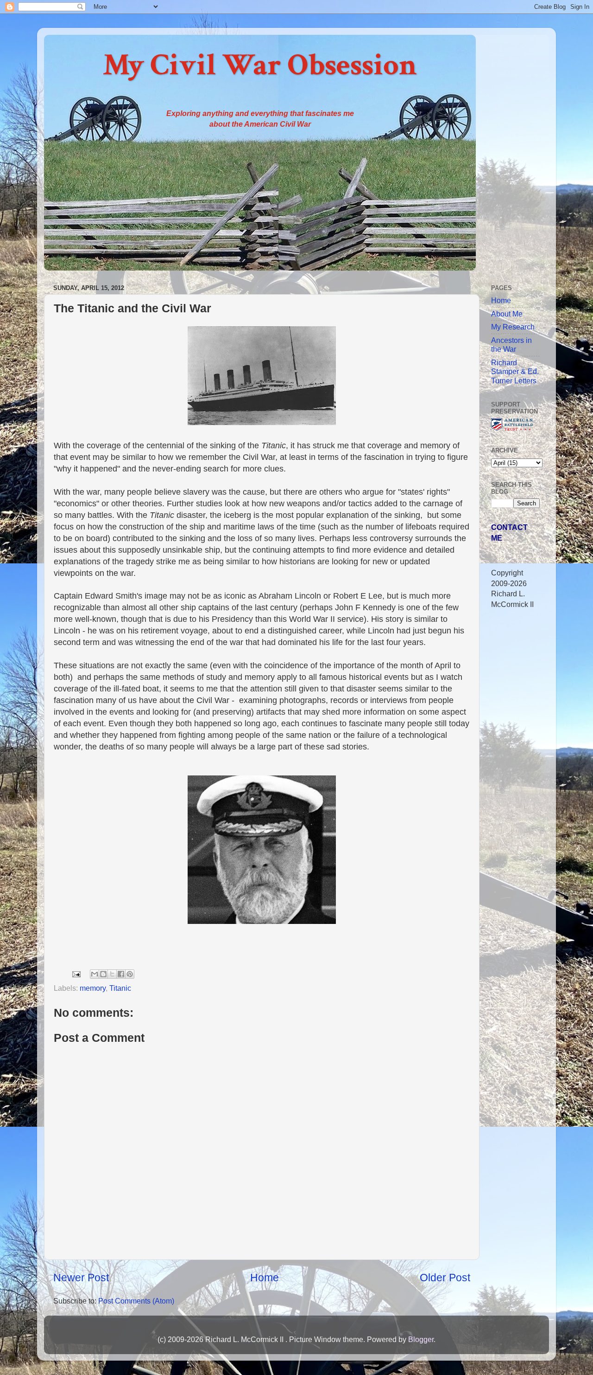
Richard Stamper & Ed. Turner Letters (515, 371)
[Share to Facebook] (121, 974)
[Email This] (94, 974)
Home (264, 1278)
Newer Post (81, 1278)
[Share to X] (112, 974)
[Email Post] (75, 973)
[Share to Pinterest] (129, 974)
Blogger (421, 1339)
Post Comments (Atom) (136, 1301)
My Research (513, 327)
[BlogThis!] (103, 974)
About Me (507, 314)
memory (93, 988)
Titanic (120, 988)
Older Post (445, 1278)
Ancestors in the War (511, 344)
